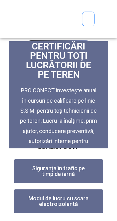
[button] (88, 19)
